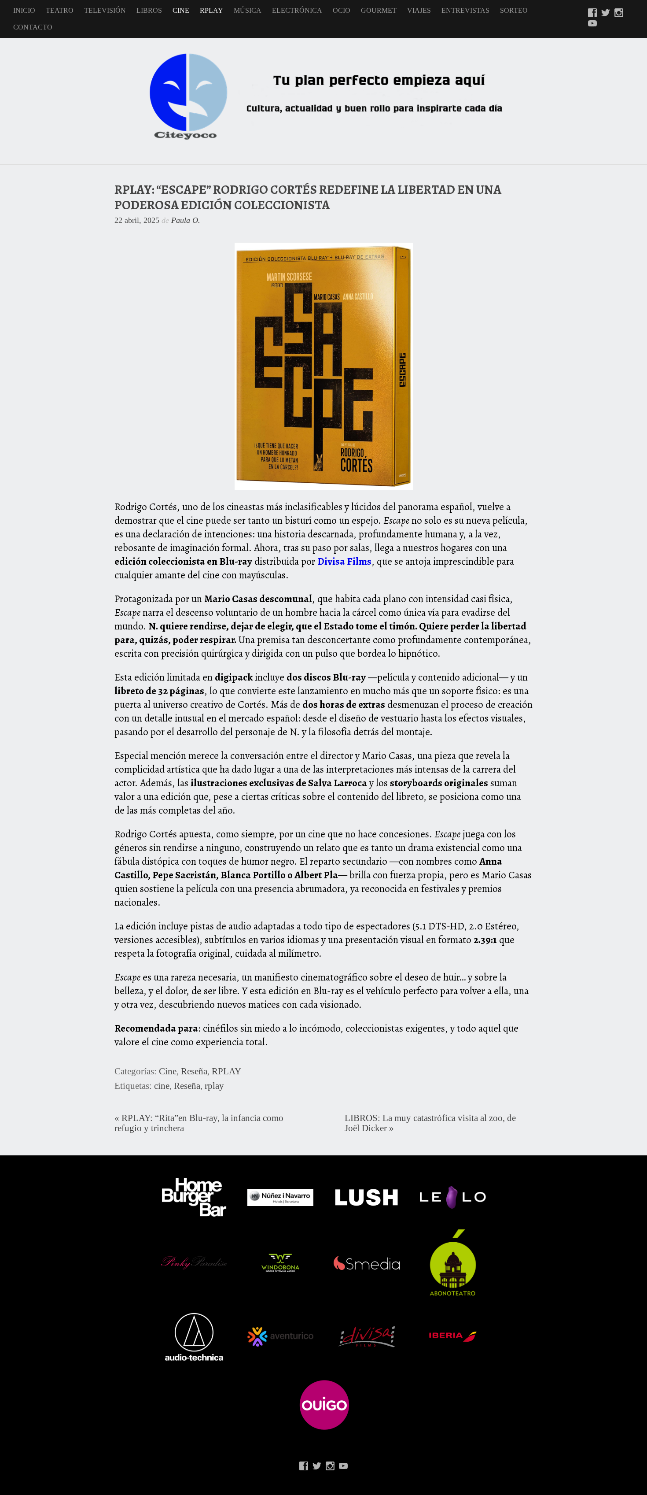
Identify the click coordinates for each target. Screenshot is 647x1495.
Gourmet (379, 10)
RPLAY (211, 10)
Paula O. (185, 220)
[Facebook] (592, 13)
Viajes (419, 10)
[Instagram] (618, 13)
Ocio (341, 10)
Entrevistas (465, 10)
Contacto (32, 27)
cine (161, 1086)
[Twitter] (605, 13)
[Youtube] (592, 24)
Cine (181, 10)
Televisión (105, 10)
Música (247, 10)
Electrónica (297, 10)
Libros (149, 10)
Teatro (60, 10)
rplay (214, 1086)
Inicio (24, 10)
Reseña (194, 1071)
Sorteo (514, 10)
